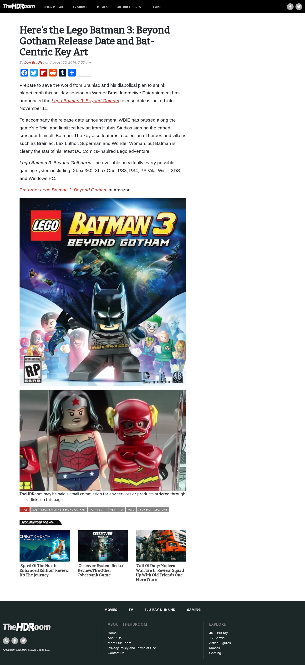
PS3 (112, 509)
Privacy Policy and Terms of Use (132, 648)
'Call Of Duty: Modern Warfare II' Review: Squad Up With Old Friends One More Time (160, 572)
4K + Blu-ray (218, 633)
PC (91, 509)
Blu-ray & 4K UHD (159, 609)
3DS (34, 509)
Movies (102, 6)
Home (112, 633)
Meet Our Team (119, 643)
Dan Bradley (34, 62)
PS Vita (101, 509)
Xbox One (160, 509)
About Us (115, 638)
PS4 (121, 509)
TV (130, 609)
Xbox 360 (144, 509)
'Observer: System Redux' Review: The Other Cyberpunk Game (101, 570)
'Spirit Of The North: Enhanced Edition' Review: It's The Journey (44, 570)
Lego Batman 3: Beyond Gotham (73, 189)
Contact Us (116, 653)
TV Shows (80, 6)
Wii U (130, 509)
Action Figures (129, 6)
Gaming (156, 6)
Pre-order (30, 189)
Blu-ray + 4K (53, 6)
